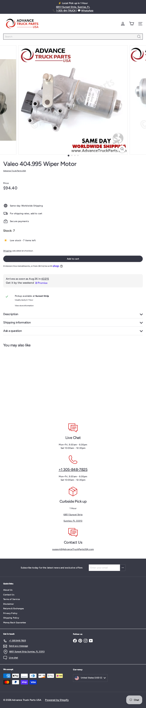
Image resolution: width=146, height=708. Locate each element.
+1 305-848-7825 (73, 469)
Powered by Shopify (57, 700)
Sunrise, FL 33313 (72, 521)
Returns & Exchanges (13, 608)
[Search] (139, 37)
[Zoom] (122, 148)
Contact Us (8, 594)
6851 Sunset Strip (73, 514)
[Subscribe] (122, 567)
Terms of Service (11, 599)
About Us (7, 590)
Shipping (7, 251)
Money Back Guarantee (14, 622)
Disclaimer (8, 604)
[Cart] (131, 23)
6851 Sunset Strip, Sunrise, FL (73, 6)
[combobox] (73, 37)
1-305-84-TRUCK (66, 10)
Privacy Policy (10, 613)
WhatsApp (87, 10)
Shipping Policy (11, 618)
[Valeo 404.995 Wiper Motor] (24, 382)
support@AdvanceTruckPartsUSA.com (73, 549)
